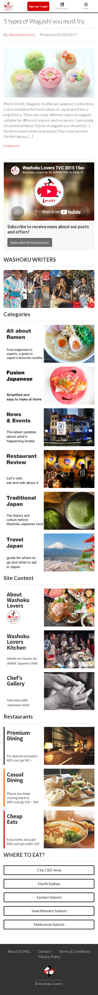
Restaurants (62, 8)
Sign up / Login (38, 6)
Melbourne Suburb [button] (49, 924)
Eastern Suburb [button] (49, 897)
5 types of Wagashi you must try (44, 21)
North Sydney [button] (49, 883)
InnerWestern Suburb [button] (49, 910)
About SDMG (19, 951)
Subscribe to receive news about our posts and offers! (48, 229)
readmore (12, 145)
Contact (44, 951)
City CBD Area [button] (49, 870)
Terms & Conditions (74, 951)
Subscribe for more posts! (29, 242)
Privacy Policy (49, 956)
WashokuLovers (22, 34)
